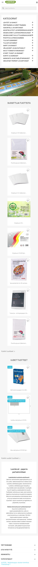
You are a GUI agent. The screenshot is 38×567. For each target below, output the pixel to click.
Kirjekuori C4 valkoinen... (19, 193)
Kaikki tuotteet (8, 351)
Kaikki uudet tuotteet (11, 458)
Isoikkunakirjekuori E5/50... (19, 420)
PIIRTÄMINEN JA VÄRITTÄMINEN (14, 25)
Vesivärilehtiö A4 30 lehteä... (19, 283)
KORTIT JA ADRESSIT (10, 56)
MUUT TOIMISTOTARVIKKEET (13, 51)
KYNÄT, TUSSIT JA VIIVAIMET (13, 53)
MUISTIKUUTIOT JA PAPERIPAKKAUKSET (17, 30)
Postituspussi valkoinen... (19, 163)
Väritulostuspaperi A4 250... (19, 390)
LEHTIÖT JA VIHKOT (10, 23)
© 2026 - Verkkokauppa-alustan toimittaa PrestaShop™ (15, 563)
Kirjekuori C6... (19, 223)
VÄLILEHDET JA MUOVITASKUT (14, 48)
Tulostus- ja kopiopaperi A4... (19, 313)
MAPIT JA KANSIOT (10, 46)
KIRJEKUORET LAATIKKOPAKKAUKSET (17, 33)
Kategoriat (10, 18)
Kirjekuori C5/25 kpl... (19, 253)
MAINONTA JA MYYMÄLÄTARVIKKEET (16, 58)
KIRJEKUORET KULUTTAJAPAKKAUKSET (17, 35)
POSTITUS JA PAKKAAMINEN (13, 38)
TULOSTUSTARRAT (10, 43)
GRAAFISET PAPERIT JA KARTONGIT (16, 61)
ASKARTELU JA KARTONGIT (13, 28)
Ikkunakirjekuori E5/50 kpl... (19, 450)
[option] (19, 82)
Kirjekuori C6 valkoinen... (19, 133)
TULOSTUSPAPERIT (10, 40)
